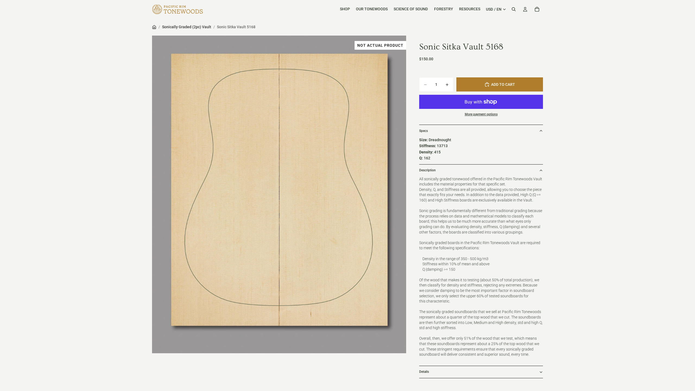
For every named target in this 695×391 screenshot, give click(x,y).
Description (427, 170)
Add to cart (503, 84)
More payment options (481, 114)
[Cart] (537, 9)
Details (424, 372)
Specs (423, 131)
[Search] (514, 9)
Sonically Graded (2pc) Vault (186, 27)
